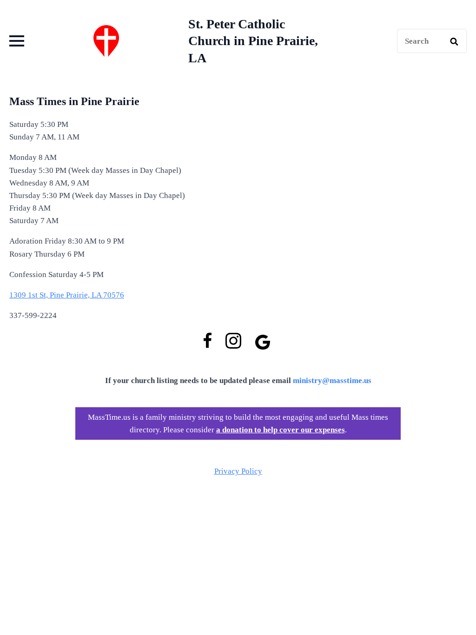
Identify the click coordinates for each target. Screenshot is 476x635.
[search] (454, 41)
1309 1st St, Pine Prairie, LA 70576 (66, 295)
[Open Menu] (16, 40)
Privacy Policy (238, 471)
